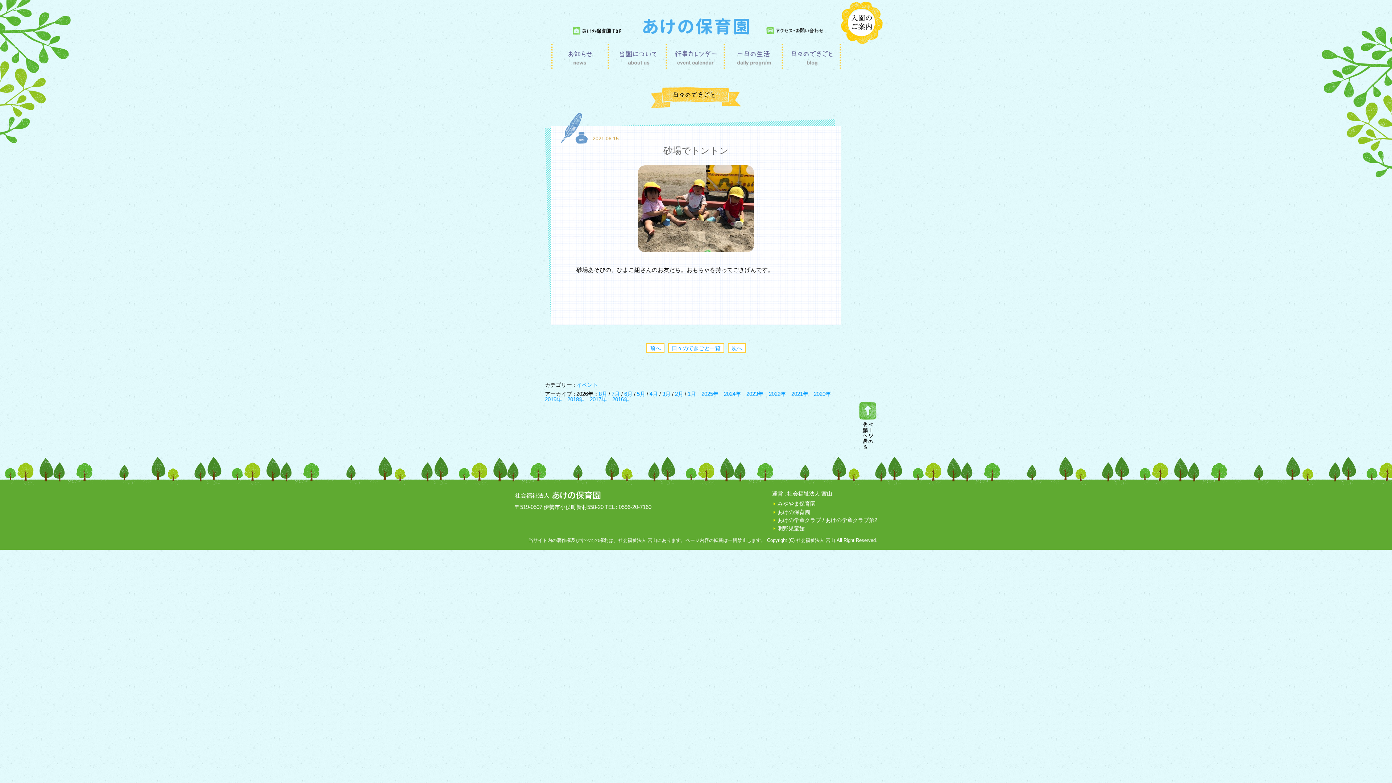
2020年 (822, 394)
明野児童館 (791, 528)
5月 (642, 394)
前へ (655, 348)
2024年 (732, 394)
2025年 (709, 394)
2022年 (777, 394)
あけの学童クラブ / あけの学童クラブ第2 (827, 520)
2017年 (598, 399)
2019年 (553, 399)
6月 (629, 394)
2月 (680, 394)
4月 (654, 394)
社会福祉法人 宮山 (809, 493)
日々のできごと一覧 (696, 348)
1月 (692, 394)
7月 (616, 394)
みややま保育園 (797, 504)
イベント (587, 385)
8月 (604, 394)
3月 (667, 394)
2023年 (754, 394)
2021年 (799, 394)
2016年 (620, 399)
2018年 (575, 399)
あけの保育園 (794, 512)
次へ (737, 348)
